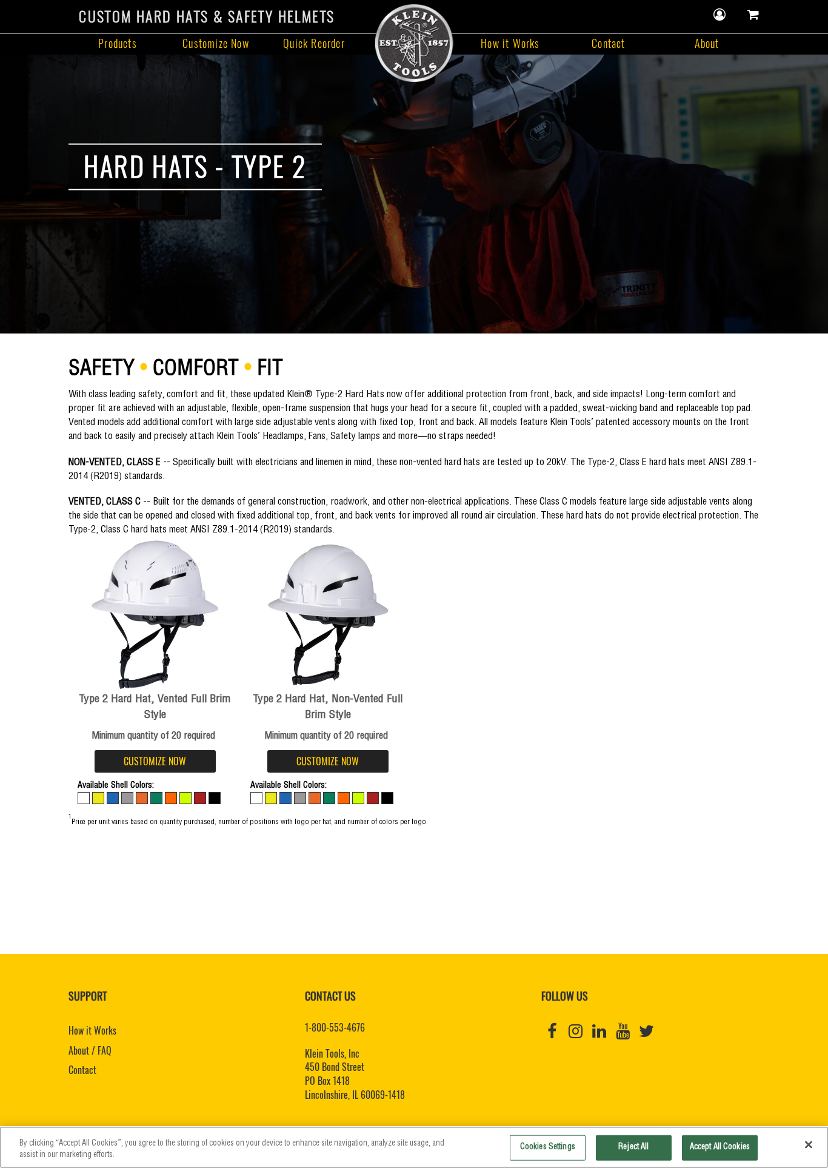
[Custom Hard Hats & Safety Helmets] (414, 41)
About (707, 43)
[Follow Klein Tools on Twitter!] (646, 1031)
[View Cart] (753, 14)
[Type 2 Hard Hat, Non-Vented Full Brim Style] (327, 615)
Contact (608, 43)
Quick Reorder (314, 43)
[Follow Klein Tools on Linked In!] (599, 1031)
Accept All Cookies (720, 1148)
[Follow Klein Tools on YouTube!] (622, 1031)
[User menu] (719, 14)
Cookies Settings (547, 1148)
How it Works (510, 43)
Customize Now (215, 43)
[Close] (808, 1145)
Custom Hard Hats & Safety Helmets (207, 16)
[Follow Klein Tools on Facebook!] (552, 1031)
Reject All (633, 1148)
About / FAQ (90, 1050)
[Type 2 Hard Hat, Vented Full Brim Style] (155, 615)
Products (117, 43)
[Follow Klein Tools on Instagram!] (575, 1031)
